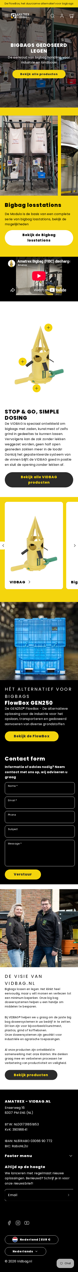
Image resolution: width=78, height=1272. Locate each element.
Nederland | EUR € (35, 1240)
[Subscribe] (68, 1195)
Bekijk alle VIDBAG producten (39, 480)
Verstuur (23, 874)
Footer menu (18, 1155)
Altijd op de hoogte (25, 1166)
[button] (6, 16)
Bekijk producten (31, 1075)
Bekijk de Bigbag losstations (38, 237)
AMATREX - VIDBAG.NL (28, 1101)
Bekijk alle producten (39, 74)
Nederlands (23, 1251)
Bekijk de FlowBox (31, 736)
